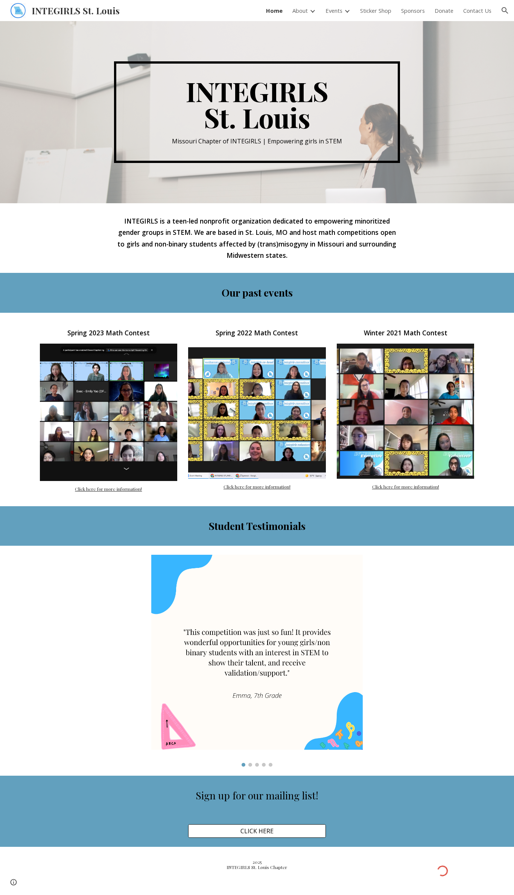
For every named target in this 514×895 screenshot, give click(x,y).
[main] (257, 112)
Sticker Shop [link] (375, 10)
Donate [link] (444, 10)
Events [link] (333, 10)
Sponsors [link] (413, 10)
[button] (505, 11)
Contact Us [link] (477, 10)
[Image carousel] (257, 660)
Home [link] (274, 10)
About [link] (300, 10)
